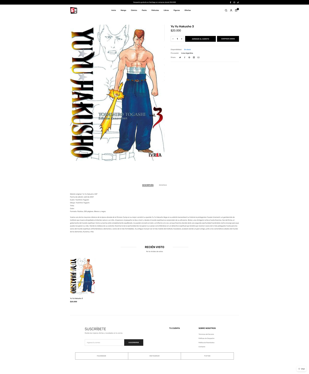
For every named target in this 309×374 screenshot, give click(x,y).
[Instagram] (234, 2)
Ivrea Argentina (187, 53)
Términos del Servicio (206, 334)
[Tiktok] (238, 2)
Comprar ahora (228, 39)
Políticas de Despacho (206, 338)
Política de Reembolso (206, 342)
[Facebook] (231, 2)
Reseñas (163, 185)
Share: (173, 57)
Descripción (148, 185)
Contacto (202, 347)
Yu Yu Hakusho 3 (76, 298)
